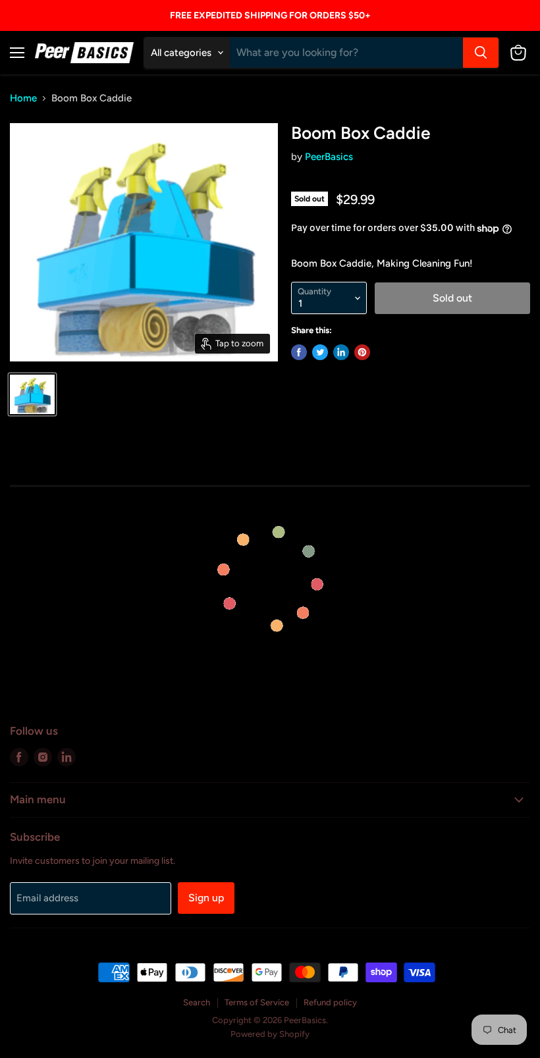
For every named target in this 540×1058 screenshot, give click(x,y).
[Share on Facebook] (299, 352)
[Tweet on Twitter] (320, 352)
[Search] (481, 53)
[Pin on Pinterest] (362, 352)
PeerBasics (329, 157)
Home (23, 98)
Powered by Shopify (270, 1034)
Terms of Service (257, 1002)
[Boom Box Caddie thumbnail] (32, 394)
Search (196, 1002)
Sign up (206, 897)
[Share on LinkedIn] (341, 352)
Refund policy (330, 1002)
